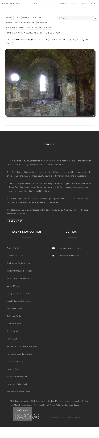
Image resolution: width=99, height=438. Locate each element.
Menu (16, 18)
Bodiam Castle (13, 248)
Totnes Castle (12, 331)
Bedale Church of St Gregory (19, 301)
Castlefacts (11, 3)
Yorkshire (42, 23)
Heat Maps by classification (21, 405)
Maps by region (62, 401)
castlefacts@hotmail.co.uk (70, 248)
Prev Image (31, 28)
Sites (45, 4)
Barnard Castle (13, 286)
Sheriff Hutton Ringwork (17, 377)
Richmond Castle (14, 28)
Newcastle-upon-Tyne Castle (19, 354)
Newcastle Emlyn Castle (17, 384)
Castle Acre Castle (15, 361)
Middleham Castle (14, 308)
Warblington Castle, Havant (18, 263)
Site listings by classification (42, 401)
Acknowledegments (64, 405)
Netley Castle (12, 339)
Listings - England (31, 18)
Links (76, 405)
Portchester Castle (15, 256)
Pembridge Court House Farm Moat (22, 346)
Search (83, 4)
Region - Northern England (20, 23)
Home (36, 4)
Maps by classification (78, 401)
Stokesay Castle (14, 324)
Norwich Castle (13, 369)
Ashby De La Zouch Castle (18, 293)
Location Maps (59, 4)
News (94, 4)
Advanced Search (41, 405)
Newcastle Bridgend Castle (18, 392)
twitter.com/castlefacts (69, 256)
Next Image (45, 28)
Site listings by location (20, 401)
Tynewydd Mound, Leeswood (19, 271)
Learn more (15, 221)
